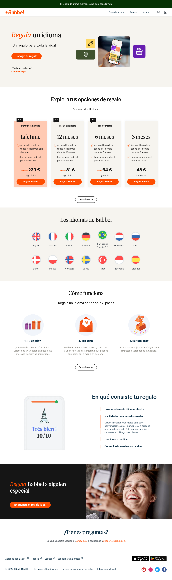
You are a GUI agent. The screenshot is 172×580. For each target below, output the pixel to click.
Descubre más (86, 199)
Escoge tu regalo (26, 56)
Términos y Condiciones (46, 569)
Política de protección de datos (78, 569)
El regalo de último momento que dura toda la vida (86, 4)
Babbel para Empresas (70, 559)
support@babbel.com (114, 541)
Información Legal (106, 569)
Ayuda (146, 12)
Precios (133, 12)
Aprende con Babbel (16, 559)
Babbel (49, 559)
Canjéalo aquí (18, 72)
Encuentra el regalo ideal (30, 504)
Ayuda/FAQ (81, 541)
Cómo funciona (116, 12)
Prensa (36, 559)
